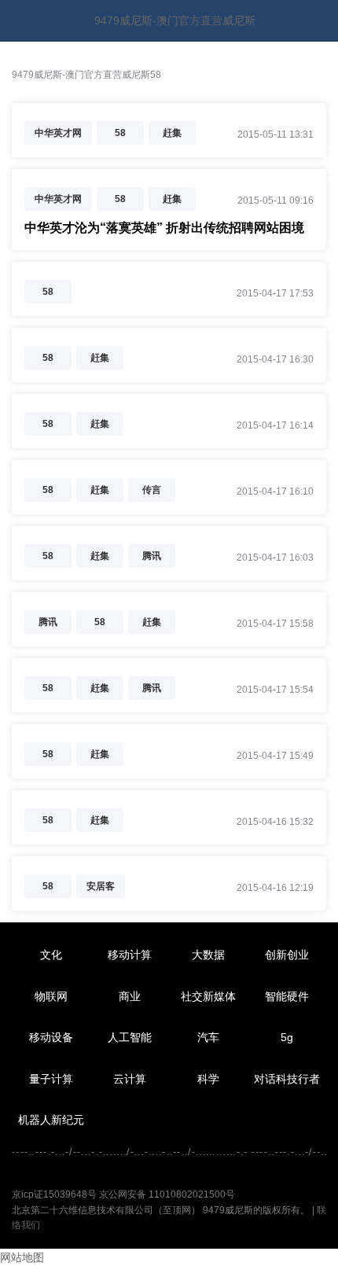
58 (120, 132)
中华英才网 (58, 132)
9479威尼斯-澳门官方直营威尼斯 (174, 20)
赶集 (172, 132)
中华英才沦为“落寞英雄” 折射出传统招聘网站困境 (164, 227)
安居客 (100, 886)
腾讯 (151, 555)
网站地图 (22, 1257)
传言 (151, 489)
